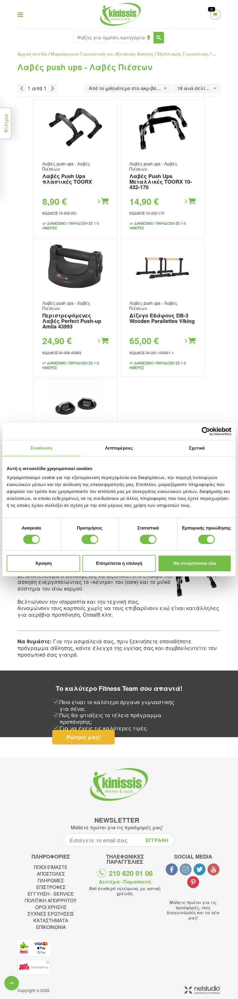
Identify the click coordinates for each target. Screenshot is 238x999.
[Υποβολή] (159, 37)
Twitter (199, 869)
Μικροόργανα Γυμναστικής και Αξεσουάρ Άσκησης (102, 54)
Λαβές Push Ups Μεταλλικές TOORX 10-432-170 (160, 181)
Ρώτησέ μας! (83, 737)
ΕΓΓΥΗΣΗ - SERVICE (51, 893)
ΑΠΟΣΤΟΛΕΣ (51, 873)
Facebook (172, 869)
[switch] (90, 539)
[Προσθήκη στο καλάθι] (103, 201)
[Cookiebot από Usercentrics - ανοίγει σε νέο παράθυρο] (206, 431)
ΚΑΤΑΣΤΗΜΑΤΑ (50, 920)
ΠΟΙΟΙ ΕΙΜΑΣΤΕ (51, 867)
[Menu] (20, 14)
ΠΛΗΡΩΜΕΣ (51, 880)
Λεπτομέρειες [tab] (119, 447)
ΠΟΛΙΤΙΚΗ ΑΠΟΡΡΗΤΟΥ (51, 900)
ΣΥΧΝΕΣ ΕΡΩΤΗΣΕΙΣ (51, 913)
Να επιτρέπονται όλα (194, 563)
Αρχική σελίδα (32, 54)
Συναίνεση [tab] (41, 447)
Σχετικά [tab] (197, 447)
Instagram (186, 869)
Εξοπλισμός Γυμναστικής (183, 54)
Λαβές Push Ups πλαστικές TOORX (67, 178)
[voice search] (148, 37)
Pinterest (193, 882)
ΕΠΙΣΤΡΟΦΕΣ (51, 887)
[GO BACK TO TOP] (11, 983)
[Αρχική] (119, 26)
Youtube (213, 869)
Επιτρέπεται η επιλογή (119, 563)
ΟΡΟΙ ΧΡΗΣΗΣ (51, 907)
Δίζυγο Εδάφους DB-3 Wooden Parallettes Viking (162, 318)
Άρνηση (43, 563)
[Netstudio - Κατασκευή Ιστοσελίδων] (202, 990)
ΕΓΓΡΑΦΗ (157, 840)
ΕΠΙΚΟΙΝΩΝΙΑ (51, 927)
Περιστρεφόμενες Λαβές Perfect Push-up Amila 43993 (71, 321)
